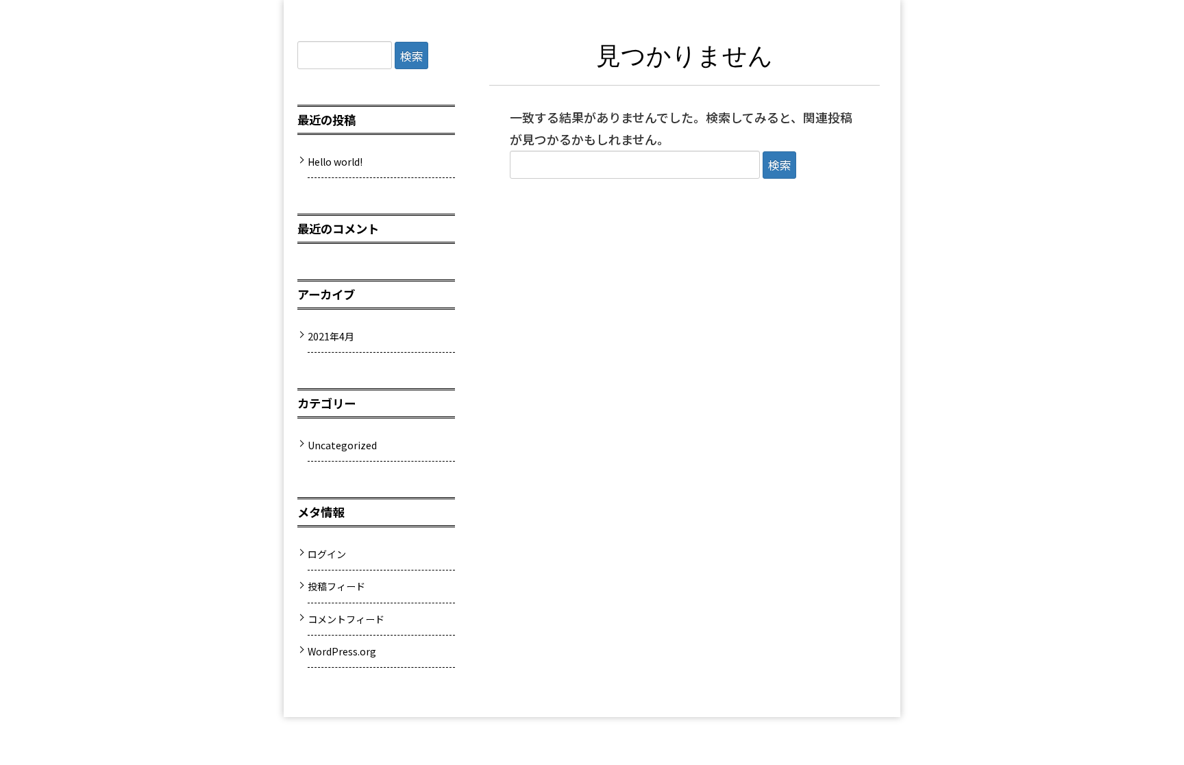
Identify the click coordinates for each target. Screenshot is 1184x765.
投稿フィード (336, 586)
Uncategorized (342, 445)
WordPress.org (342, 651)
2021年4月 (331, 336)
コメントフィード (346, 619)
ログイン (327, 554)
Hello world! (335, 161)
